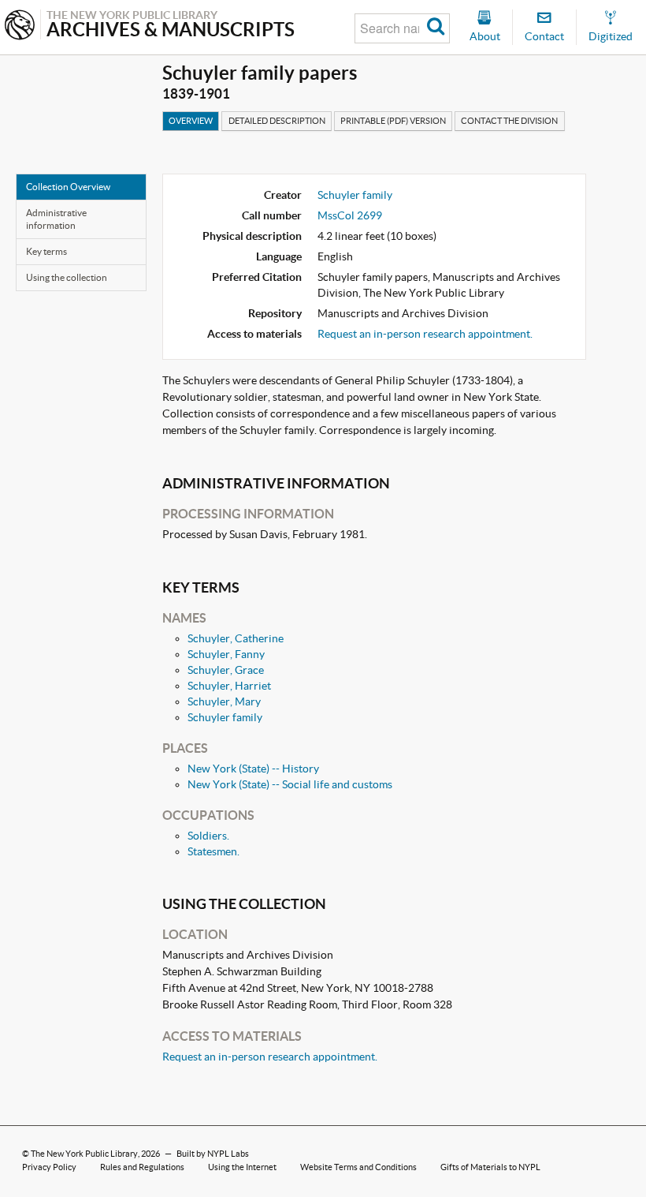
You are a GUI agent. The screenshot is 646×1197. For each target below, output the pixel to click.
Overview (191, 120)
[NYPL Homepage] (20, 26)
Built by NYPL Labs (212, 1153)
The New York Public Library (84, 1153)
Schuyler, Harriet (229, 685)
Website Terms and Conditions (358, 1167)
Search (436, 28)
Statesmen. (213, 851)
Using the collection (66, 277)
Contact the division (509, 120)
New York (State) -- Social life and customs (289, 784)
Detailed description (276, 120)
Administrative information (56, 219)
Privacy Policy (49, 1167)
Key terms (46, 251)
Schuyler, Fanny (226, 654)
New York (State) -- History (253, 768)
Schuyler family (354, 195)
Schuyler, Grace (225, 670)
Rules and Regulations (142, 1167)
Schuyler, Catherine (235, 638)
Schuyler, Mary (224, 701)
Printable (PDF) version (393, 120)
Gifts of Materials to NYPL (490, 1167)
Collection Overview (68, 186)
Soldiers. (208, 835)
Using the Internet (242, 1167)
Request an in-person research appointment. (425, 333)
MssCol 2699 (349, 215)
